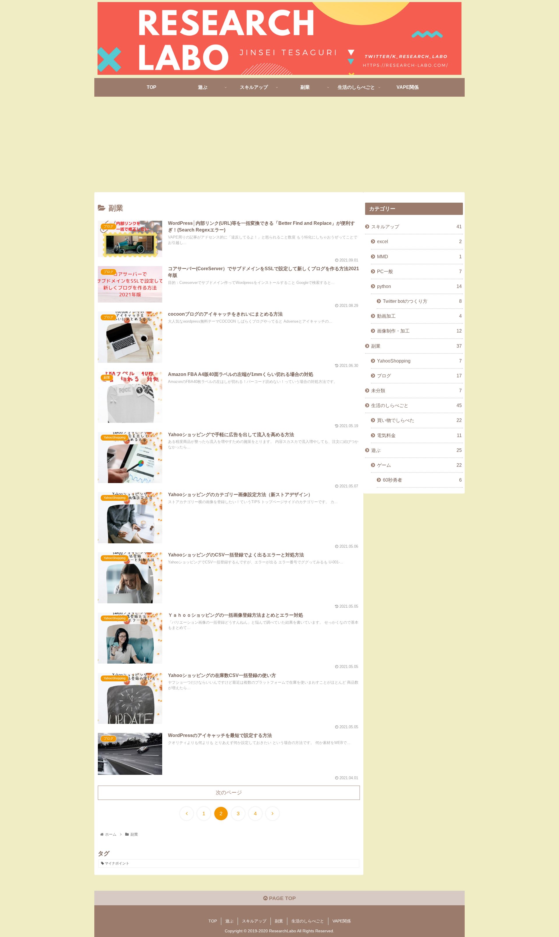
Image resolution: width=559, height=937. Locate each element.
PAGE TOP (282, 898)
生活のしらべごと (416, 405)
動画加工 (419, 316)
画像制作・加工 (419, 330)
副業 (416, 346)
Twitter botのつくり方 (422, 301)
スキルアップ (416, 226)
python (419, 286)
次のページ (229, 792)
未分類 (416, 390)
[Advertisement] (279, 144)
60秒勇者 (422, 479)
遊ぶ (416, 450)
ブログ (419, 375)
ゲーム (419, 465)
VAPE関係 (341, 921)
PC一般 (419, 271)
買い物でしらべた (419, 420)
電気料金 (419, 435)
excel (419, 241)
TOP (212, 921)
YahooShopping (419, 360)
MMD (419, 256)
